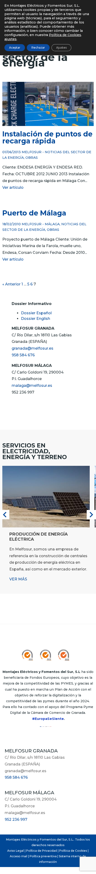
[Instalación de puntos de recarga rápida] (47, 123)
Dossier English (35, 318)
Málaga (52, 224)
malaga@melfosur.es (32, 385)
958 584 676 (23, 355)
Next (91, 514)
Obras (31, 158)
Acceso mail (18, 856)
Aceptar (14, 47)
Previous (4, 514)
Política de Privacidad (41, 850)
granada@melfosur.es (32, 348)
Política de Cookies (73, 850)
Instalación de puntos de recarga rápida (47, 137)
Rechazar (38, 47)
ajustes (10, 39)
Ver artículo (13, 187)
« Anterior (11, 284)
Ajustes (61, 47)
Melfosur (31, 152)
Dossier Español (36, 313)
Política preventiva (43, 856)
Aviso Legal (15, 850)
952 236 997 (16, 819)
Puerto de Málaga (34, 213)
